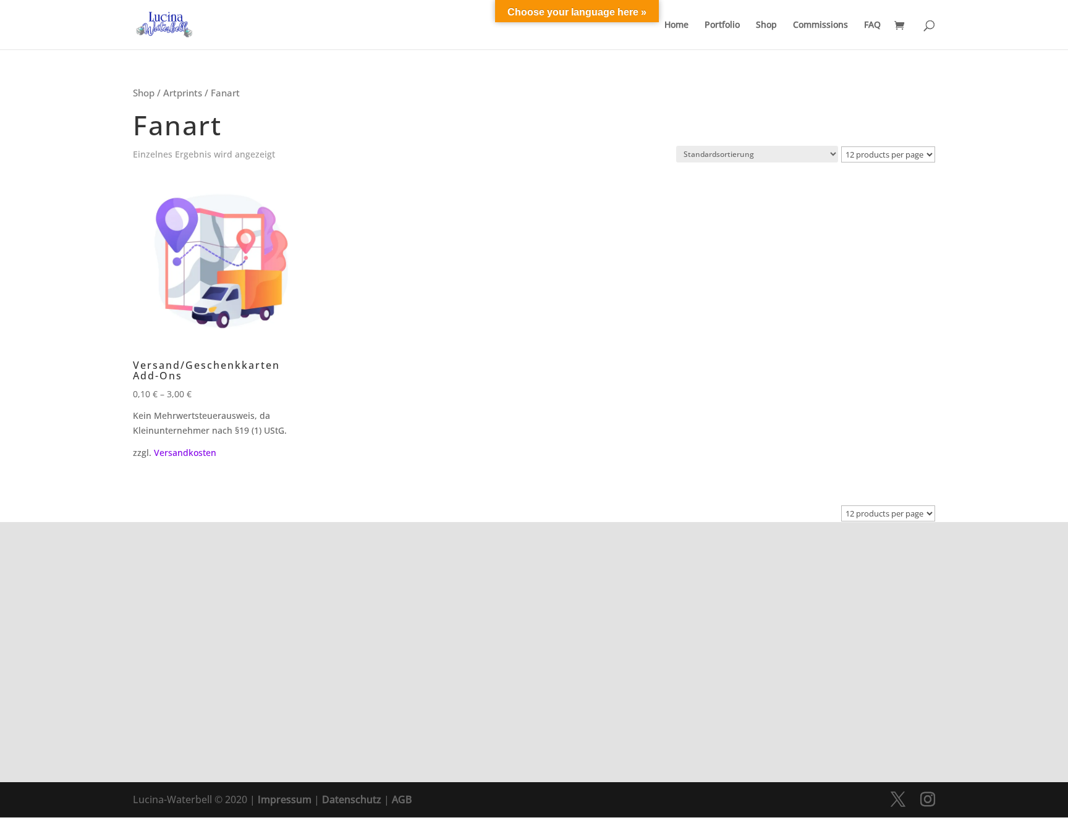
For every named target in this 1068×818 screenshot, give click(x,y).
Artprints (182, 92)
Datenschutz (351, 799)
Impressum (285, 799)
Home (676, 25)
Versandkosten (185, 452)
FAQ (872, 25)
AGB (402, 799)
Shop (766, 25)
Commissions (820, 25)
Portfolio (722, 25)
